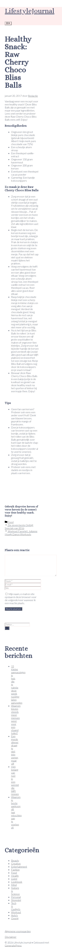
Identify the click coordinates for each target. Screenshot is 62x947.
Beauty (15, 860)
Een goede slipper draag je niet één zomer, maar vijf (14, 750)
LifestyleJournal (29, 11)
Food (10, 522)
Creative (16, 863)
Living (14, 878)
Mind (14, 884)
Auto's (14, 915)
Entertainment (19, 866)
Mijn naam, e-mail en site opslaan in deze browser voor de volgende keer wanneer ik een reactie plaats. (20, 598)
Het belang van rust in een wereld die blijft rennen (15, 780)
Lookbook (16, 881)
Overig (14, 918)
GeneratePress (13, 945)
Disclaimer (10, 936)
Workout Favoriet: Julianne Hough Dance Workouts (21, 533)
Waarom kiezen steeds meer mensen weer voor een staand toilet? (16, 719)
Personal (16, 896)
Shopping (16, 900)
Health (15, 875)
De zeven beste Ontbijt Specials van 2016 (19, 527)
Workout (16, 912)
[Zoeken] (7, 628)
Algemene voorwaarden (18, 931)
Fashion (15, 869)
